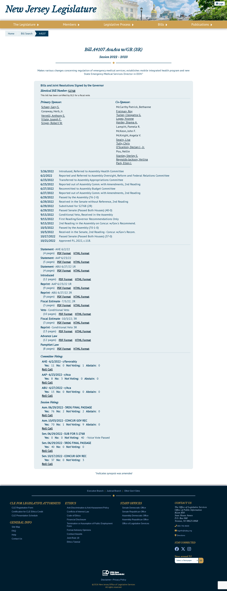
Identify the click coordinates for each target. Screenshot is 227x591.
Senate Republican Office (134, 512)
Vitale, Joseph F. (51, 119)
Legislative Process (117, 24)
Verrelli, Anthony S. (53, 115)
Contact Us (17, 539)
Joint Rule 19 (73, 538)
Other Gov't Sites (132, 491)
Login (220, 3)
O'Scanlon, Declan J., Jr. (130, 147)
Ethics (70, 503)
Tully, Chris (123, 143)
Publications (200, 24)
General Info (21, 522)
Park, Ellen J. (124, 163)
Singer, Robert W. (51, 123)
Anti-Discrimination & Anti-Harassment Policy (88, 508)
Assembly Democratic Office (135, 515)
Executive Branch (95, 491)
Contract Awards (74, 534)
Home (11, 33)
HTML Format (81, 253)
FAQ (14, 531)
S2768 (71, 91)
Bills (161, 24)
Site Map (16, 527)
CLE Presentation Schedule (25, 515)
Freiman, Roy (124, 111)
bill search (26, 33)
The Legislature (24, 24)
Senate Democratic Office (134, 508)
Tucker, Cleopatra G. (128, 115)
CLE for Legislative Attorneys (35, 503)
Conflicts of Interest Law (78, 512)
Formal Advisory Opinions (79, 530)
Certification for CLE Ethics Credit (27, 512)
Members (70, 24)
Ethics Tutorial (73, 542)
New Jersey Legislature (51, 9)
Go (201, 560)
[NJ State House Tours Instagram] (189, 549)
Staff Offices (131, 503)
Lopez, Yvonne (125, 118)
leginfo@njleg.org (184, 531)
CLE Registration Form (22, 508)
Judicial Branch (114, 491)
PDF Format (64, 253)
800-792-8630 (183, 526)
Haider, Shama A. (127, 122)
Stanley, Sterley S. (127, 156)
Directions (181, 535)
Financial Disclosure (76, 519)
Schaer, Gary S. (50, 107)
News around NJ (183, 556)
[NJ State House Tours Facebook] (177, 549)
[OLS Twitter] (183, 549)
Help (14, 535)
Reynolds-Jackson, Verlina (132, 159)
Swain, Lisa (123, 139)
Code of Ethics (74, 515)
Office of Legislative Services (135, 523)
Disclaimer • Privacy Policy (113, 580)
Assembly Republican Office (135, 519)
